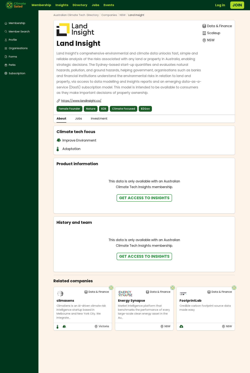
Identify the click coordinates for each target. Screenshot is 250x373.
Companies (109, 15)
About (61, 118)
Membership (41, 5)
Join (237, 5)
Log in (220, 5)
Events (109, 5)
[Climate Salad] (17, 5)
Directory (80, 5)
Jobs (95, 5)
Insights (61, 5)
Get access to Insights (144, 198)
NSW (123, 15)
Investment (99, 118)
